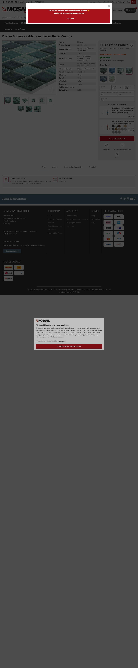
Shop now (70, 18)
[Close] (109, 6)
